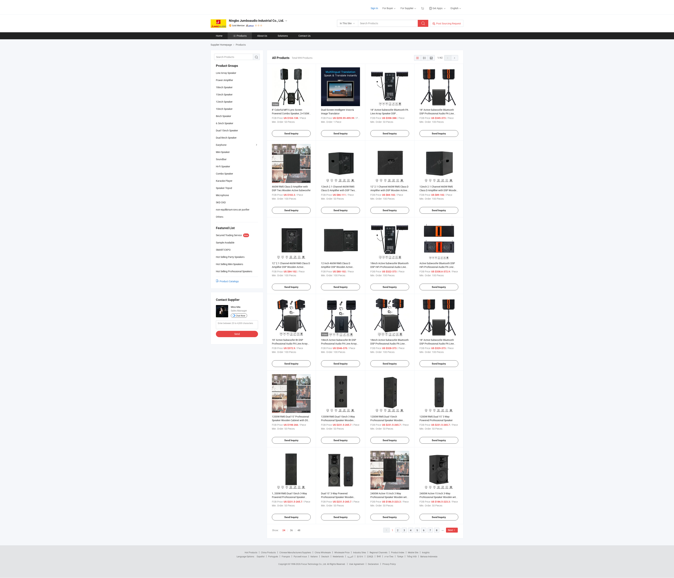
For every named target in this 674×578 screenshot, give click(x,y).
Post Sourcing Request (448, 23)
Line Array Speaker (226, 73)
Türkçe (400, 556)
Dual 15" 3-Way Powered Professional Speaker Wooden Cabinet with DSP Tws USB (337, 497)
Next (450, 530)
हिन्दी (379, 556)
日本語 (370, 556)
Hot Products (251, 552)
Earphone (221, 144)
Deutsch (325, 556)
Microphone (222, 195)
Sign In (374, 8)
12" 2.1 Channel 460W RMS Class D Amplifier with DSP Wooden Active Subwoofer (389, 190)
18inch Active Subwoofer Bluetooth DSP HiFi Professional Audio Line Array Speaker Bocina (389, 267)
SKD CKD (221, 202)
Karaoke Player (224, 180)
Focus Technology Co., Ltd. (314, 564)
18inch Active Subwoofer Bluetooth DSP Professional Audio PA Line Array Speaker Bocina (389, 343)
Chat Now (240, 315)
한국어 (360, 556)
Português (273, 556)
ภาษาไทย (388, 556)
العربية (350, 556)
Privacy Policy (389, 564)
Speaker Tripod (224, 188)
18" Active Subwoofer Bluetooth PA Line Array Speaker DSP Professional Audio (389, 113)
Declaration (373, 564)
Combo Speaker (224, 173)
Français (286, 556)
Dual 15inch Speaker (227, 130)
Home (219, 35)
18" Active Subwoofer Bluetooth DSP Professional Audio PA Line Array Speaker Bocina (436, 343)
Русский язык (300, 556)
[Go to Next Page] (454, 58)
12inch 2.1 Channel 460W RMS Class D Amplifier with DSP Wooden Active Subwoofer (438, 190)
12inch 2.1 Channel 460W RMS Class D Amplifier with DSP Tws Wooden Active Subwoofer (338, 190)
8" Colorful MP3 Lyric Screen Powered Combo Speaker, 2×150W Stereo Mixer (290, 113)
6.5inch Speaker (224, 123)
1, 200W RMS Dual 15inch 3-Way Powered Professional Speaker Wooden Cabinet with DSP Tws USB (291, 497)
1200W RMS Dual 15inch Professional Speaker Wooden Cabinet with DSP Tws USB (386, 420)
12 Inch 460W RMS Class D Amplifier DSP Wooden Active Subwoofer (336, 267)
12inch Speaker (224, 101)
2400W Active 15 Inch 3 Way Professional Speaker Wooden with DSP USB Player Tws (389, 497)
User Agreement (356, 564)
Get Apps (437, 8)
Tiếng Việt (412, 556)
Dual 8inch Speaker (226, 137)
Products (242, 35)
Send (237, 334)
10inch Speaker (224, 109)
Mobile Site (413, 552)
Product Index (397, 552)
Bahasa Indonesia (428, 556)
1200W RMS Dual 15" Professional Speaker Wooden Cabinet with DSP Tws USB (290, 420)
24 (283, 530)
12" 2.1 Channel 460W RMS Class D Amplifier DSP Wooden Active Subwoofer (291, 267)
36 (291, 530)
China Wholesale (323, 552)
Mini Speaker (223, 152)
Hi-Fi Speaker (223, 166)
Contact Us (304, 35)
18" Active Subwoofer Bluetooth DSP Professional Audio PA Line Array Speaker (436, 113)
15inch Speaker (224, 94)
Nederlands (338, 556)
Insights (425, 552)
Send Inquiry (291, 133)
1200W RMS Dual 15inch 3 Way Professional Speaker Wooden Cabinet (338, 420)
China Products (268, 552)
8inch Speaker (223, 116)
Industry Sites (359, 552)
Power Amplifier (224, 80)
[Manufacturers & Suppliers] (233, 7)
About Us (262, 35)
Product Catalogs (229, 281)
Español (261, 556)
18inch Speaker (224, 87)
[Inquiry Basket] (423, 8)
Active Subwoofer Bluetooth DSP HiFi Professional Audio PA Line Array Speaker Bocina (437, 267)
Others (219, 216)
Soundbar (221, 159)
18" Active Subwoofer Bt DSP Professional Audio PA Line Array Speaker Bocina (290, 343)
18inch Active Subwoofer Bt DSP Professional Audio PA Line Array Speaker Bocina (339, 343)
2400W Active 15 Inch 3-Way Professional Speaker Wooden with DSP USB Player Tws (438, 497)
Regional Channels (378, 552)
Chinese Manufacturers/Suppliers (295, 552)
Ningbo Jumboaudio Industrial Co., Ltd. (256, 20)
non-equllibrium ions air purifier (232, 209)
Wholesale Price (341, 552)
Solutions (283, 35)
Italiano (314, 556)
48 (299, 530)
